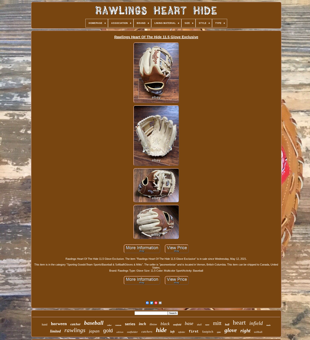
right (245, 330)
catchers (146, 331)
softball (258, 331)
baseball (94, 323)
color (109, 325)
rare (207, 324)
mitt (217, 323)
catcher (75, 324)
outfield (177, 324)
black (165, 324)
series (130, 324)
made (268, 325)
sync (219, 332)
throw (153, 324)
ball (227, 324)
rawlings (74, 330)
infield (256, 323)
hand (44, 324)
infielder (181, 332)
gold (108, 330)
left (172, 331)
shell (199, 324)
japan (94, 331)
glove (230, 330)
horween (59, 323)
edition (119, 332)
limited (55, 331)
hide (161, 330)
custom (118, 325)
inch (142, 324)
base (189, 323)
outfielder (132, 331)
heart (239, 322)
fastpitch (207, 331)
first (194, 332)
